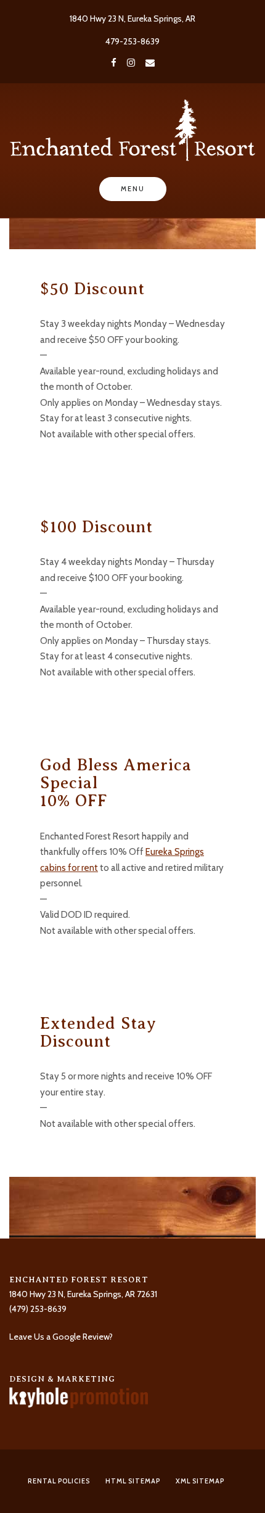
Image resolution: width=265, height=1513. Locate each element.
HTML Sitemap (132, 1481)
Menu (133, 188)
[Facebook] (114, 63)
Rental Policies (59, 1481)
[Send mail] (150, 63)
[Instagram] (131, 63)
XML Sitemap (200, 1481)
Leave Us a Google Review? (61, 1336)
